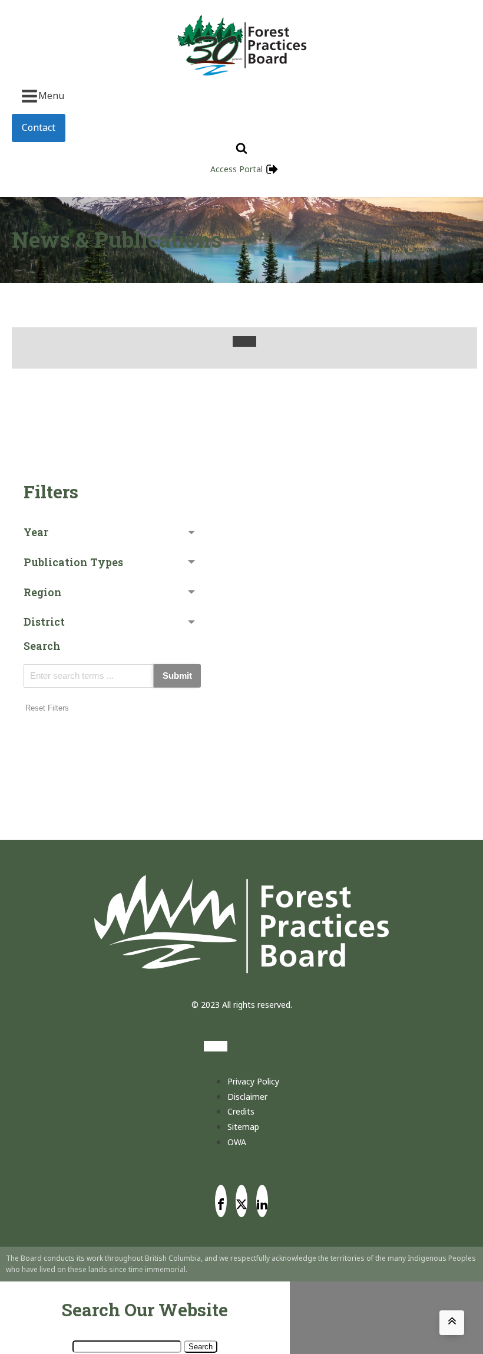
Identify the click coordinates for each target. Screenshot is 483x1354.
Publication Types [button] (73, 562)
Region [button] (43, 592)
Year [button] (36, 532)
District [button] (44, 621)
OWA (236, 1142)
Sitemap (243, 1126)
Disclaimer (247, 1096)
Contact (38, 127)
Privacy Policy (253, 1081)
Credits (240, 1111)
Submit (177, 676)
